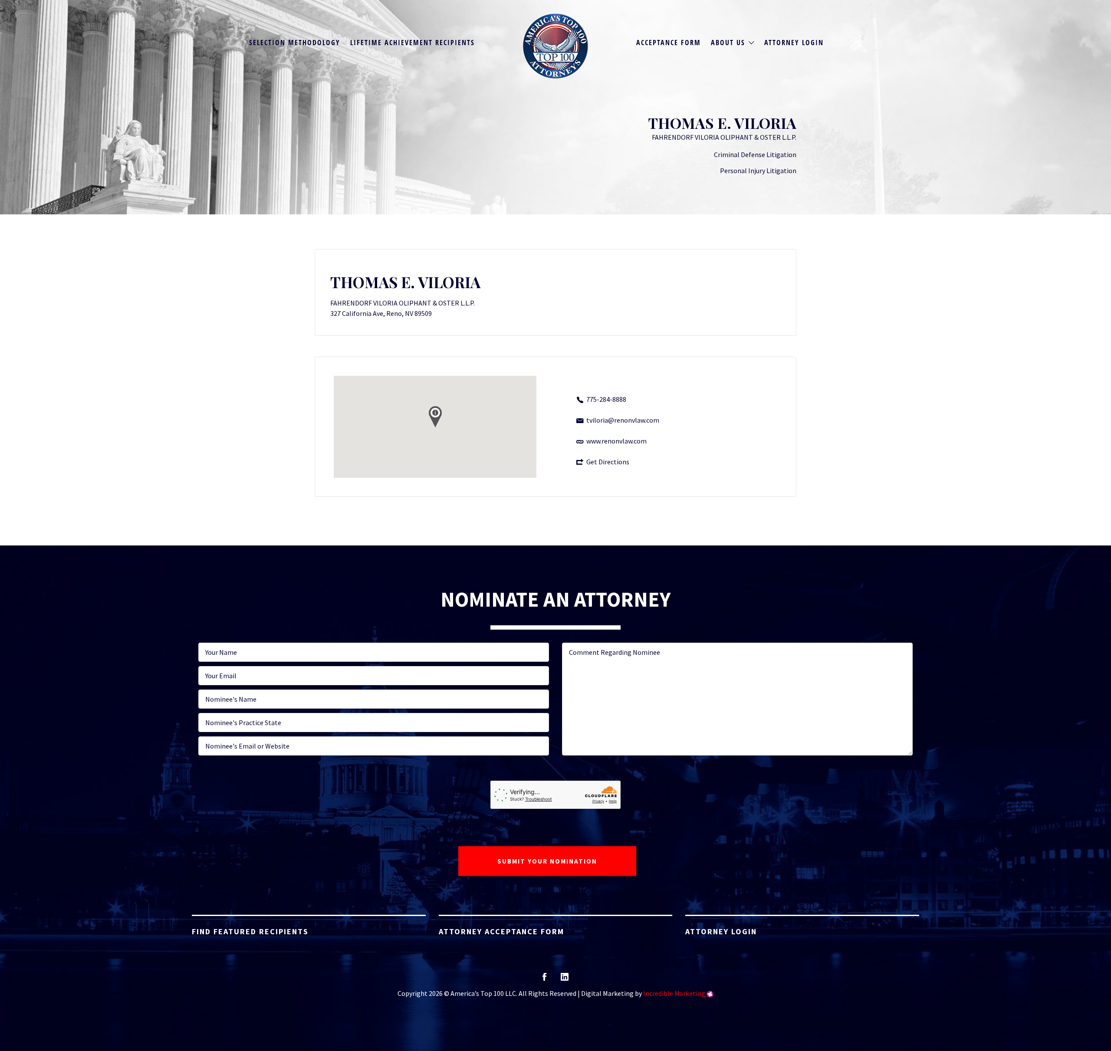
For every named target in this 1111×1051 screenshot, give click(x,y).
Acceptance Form (668, 42)
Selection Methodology (294, 42)
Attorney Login (794, 42)
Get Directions (607, 461)
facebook (544, 980)
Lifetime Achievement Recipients (412, 42)
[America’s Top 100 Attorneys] (555, 46)
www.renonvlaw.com (616, 441)
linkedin (565, 980)
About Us (728, 42)
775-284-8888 (606, 399)
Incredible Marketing (674, 993)
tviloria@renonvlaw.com (622, 420)
